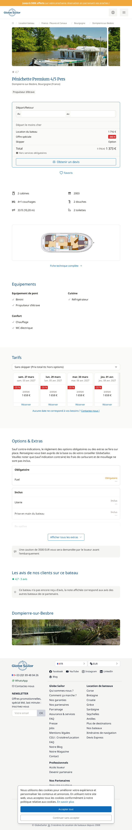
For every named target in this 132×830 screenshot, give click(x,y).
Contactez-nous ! (90, 410)
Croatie (91, 700)
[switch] (66, 172)
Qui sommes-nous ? (61, 690)
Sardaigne (93, 709)
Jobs (51, 728)
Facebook (58, 671)
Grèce (90, 704)
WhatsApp (21, 680)
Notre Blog (55, 747)
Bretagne (92, 695)
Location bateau (26, 23)
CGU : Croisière (58, 737)
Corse (90, 690)
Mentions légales (59, 733)
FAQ (51, 718)
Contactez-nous (24, 686)
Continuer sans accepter (66, 817)
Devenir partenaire (60, 772)
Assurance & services (62, 714)
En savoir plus (65, 802)
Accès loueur (57, 767)
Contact (54, 756)
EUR (95, 663)
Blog (55, 676)
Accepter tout (66, 809)
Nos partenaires (59, 704)
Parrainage (56, 709)
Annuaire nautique (60, 785)
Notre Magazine (59, 751)
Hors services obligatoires (32, 152)
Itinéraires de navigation (101, 733)
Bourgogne (79, 23)
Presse (53, 723)
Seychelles (93, 714)
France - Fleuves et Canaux (54, 23)
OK (41, 713)
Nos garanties (57, 700)
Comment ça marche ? (62, 695)
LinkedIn (108, 671)
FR (61, 663)
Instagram (91, 671)
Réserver (26, 404)
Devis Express (95, 737)
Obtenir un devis (68, 162)
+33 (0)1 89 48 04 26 (26, 675)
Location (74, 737)
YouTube (74, 671)
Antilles (91, 718)
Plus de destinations (99, 723)
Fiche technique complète (64, 265)
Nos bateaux (94, 728)
